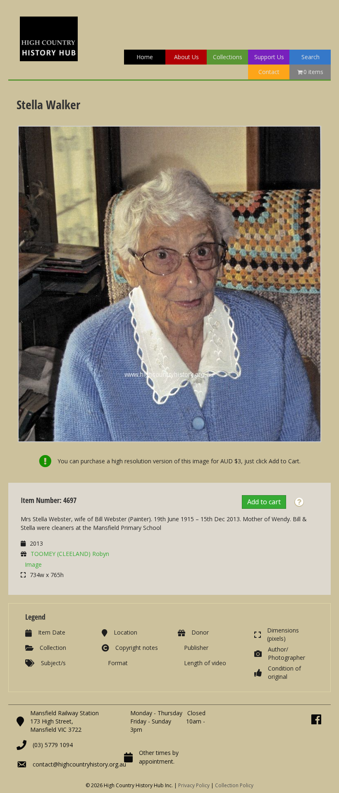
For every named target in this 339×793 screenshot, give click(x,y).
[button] (299, 502)
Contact (268, 72)
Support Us (269, 57)
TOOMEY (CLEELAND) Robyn (70, 554)
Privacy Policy (194, 785)
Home (144, 57)
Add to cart (264, 501)
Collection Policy (234, 785)
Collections (227, 57)
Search (310, 57)
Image (33, 564)
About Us (186, 57)
